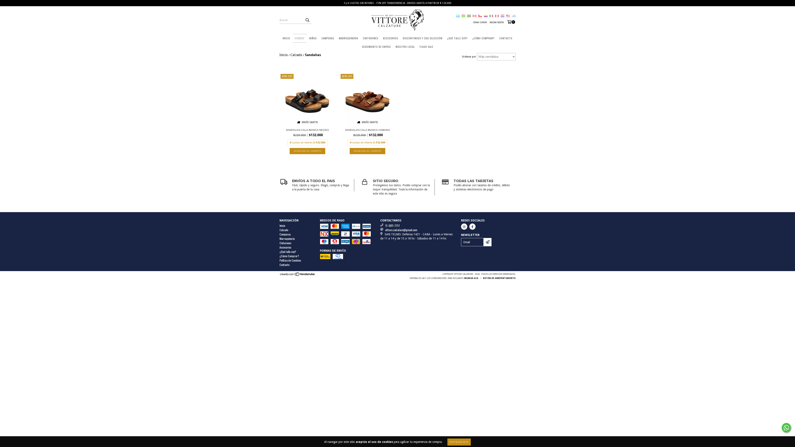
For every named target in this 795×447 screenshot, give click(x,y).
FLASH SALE (426, 46)
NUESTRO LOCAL (405, 46)
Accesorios (390, 38)
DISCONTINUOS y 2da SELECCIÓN (422, 38)
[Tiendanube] (297, 275)
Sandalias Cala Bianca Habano (367, 129)
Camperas (328, 38)
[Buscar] (307, 20)
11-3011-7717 (392, 225)
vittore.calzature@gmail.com (401, 230)
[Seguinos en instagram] (464, 226)
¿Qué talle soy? (287, 251)
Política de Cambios (290, 260)
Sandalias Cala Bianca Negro (307, 129)
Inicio (286, 38)
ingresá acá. (471, 278)
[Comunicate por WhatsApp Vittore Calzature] (786, 428)
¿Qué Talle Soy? (457, 38)
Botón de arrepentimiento (499, 278)
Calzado (283, 230)
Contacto (505, 38)
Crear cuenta (480, 22)
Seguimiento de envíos (376, 46)
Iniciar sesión (497, 22)
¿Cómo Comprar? (483, 38)
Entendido (459, 441)
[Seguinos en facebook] (472, 226)
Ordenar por (469, 56)
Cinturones (370, 38)
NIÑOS (313, 38)
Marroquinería (348, 38)
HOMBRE (300, 38)
